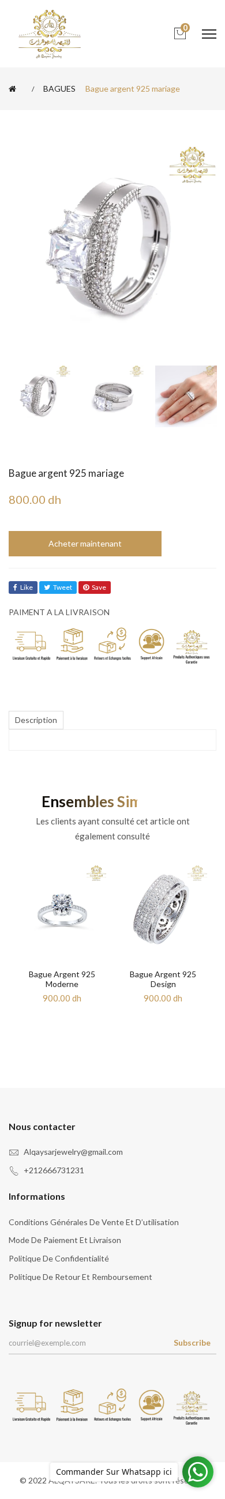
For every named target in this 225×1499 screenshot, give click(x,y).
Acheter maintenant (85, 543)
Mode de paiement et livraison (65, 1240)
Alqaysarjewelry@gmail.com (73, 1152)
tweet (62, 587)
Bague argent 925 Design (163, 979)
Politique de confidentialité (59, 1258)
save (99, 587)
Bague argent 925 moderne (62, 979)
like (26, 587)
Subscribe (192, 1342)
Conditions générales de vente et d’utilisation (94, 1222)
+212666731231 (54, 1170)
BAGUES (59, 89)
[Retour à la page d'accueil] (14, 89)
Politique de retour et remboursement (80, 1277)
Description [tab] (36, 720)
